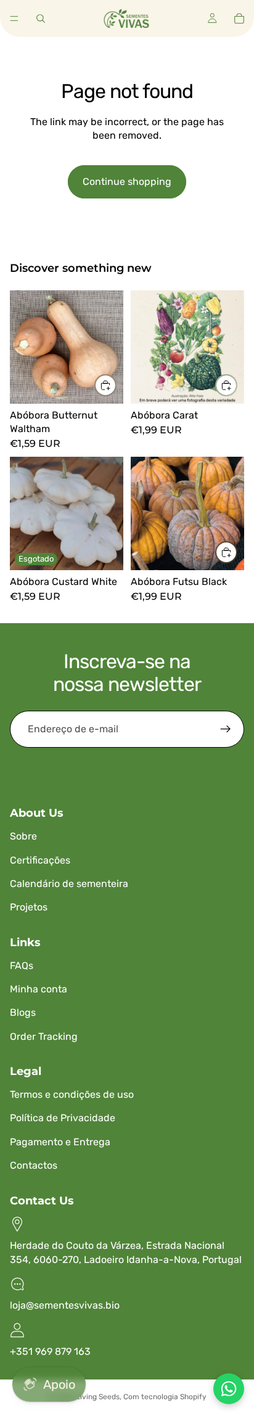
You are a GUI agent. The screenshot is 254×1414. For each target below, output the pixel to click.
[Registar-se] (226, 729)
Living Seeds (98, 1396)
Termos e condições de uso (72, 1094)
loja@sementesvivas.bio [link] (65, 1305)
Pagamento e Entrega (60, 1142)
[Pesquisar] (40, 18)
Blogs (23, 1012)
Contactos (33, 1165)
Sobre (23, 836)
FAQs (21, 965)
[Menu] (14, 18)
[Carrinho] (239, 18)
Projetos (28, 907)
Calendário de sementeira (69, 883)
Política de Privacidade (62, 1118)
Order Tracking (44, 1036)
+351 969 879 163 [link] (50, 1351)
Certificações (40, 860)
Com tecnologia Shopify (165, 1396)
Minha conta (38, 989)
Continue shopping (127, 181)
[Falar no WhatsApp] (228, 1388)
